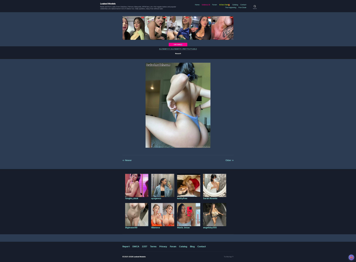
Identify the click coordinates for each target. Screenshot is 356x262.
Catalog (235, 5)
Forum (214, 5)
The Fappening (230, 7)
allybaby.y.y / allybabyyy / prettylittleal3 (178, 49)
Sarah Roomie (210, 198)
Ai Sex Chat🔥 (224, 5)
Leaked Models (108, 4)
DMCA (135, 246)
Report (126, 246)
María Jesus (183, 227)
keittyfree (182, 198)
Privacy (163, 246)
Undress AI (206, 5)
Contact (243, 5)
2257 (144, 246)
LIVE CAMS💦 (178, 44)
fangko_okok (131, 198)
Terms (153, 246)
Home (197, 5)
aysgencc (156, 198)
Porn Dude (242, 7)
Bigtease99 (131, 227)
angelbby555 (210, 227)
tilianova (155, 227)
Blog (192, 246)
